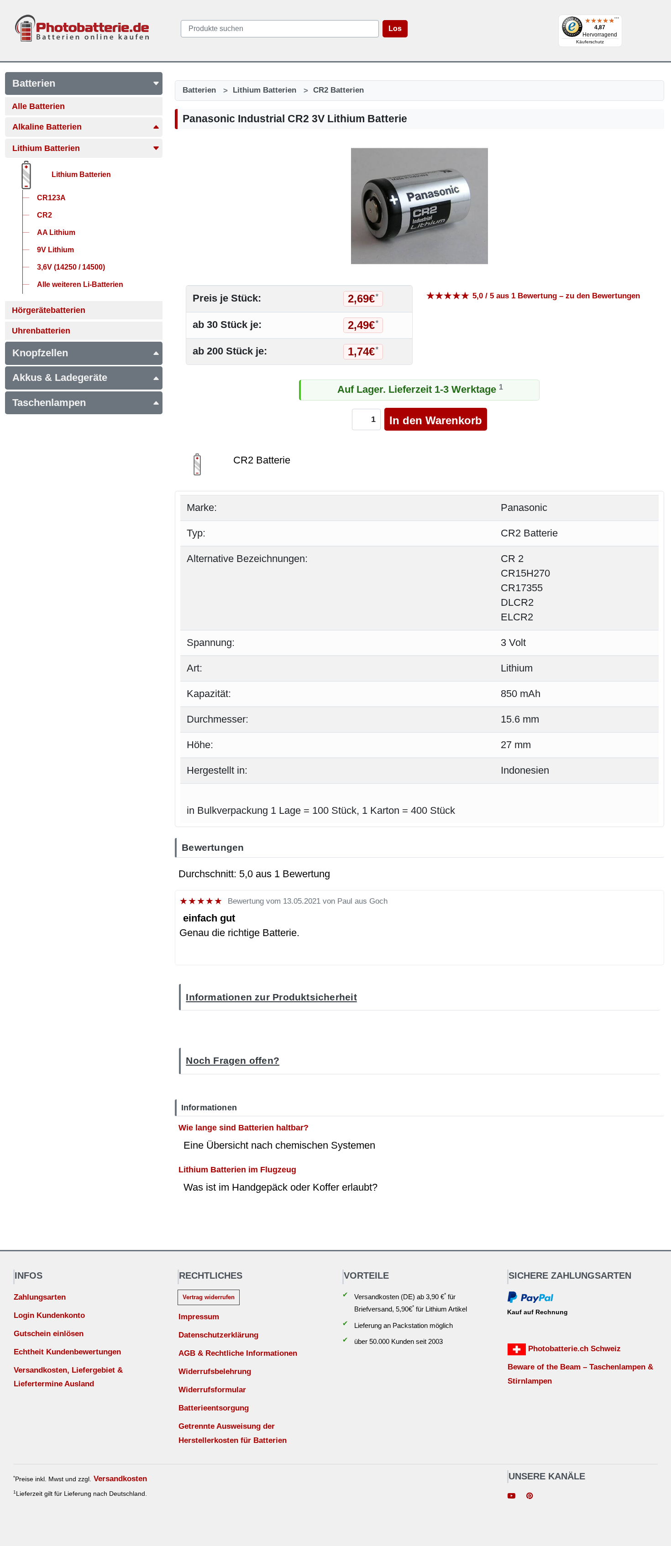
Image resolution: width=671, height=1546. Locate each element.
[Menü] (616, 20)
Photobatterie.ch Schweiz (573, 1348)
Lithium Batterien (46, 148)
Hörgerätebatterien (48, 310)
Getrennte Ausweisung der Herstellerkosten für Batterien (232, 1433)
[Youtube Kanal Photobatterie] (511, 1497)
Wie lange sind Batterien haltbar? (243, 1127)
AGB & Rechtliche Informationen (237, 1353)
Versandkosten (120, 1478)
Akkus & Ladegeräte (59, 377)
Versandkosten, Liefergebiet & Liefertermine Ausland (68, 1377)
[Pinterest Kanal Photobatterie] (529, 1497)
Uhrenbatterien (41, 330)
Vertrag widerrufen (209, 1297)
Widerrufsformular (212, 1389)
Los (395, 28)
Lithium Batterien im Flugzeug (237, 1169)
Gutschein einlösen (49, 1333)
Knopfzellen (40, 353)
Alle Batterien (38, 106)
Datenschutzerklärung (218, 1335)
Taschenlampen (49, 402)
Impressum (198, 1316)
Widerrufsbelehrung (214, 1371)
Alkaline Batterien (47, 126)
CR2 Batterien (338, 90)
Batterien (33, 83)
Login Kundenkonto (49, 1315)
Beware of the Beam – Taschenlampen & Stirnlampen (580, 1374)
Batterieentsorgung (213, 1408)
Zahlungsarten (40, 1297)
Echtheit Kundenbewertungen (67, 1352)
